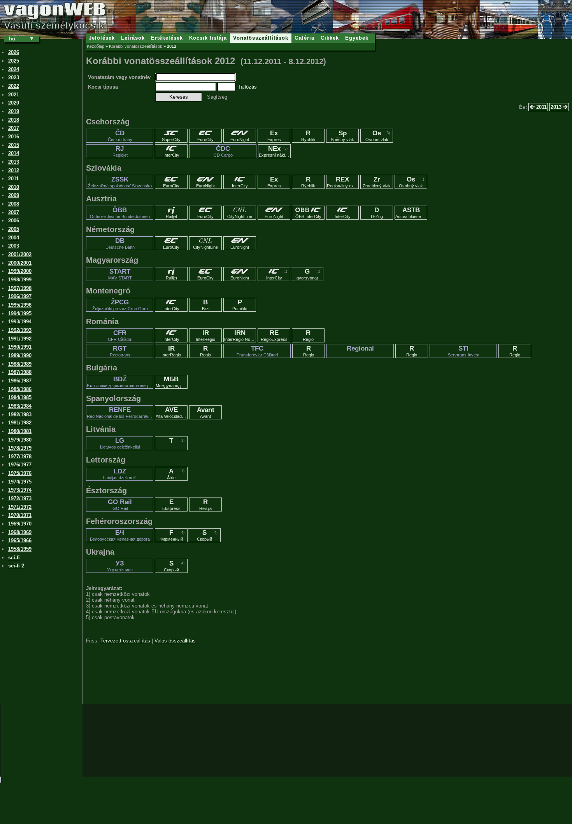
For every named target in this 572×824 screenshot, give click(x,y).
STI (463, 351)
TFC (257, 351)
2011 (541, 107)
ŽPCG (120, 305)
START (120, 274)
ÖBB (120, 212)
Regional (360, 348)
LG (120, 443)
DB (120, 243)
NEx (275, 151)
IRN (240, 335)
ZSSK (120, 182)
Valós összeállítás (175, 641)
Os (376, 135)
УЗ (120, 566)
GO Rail (120, 504)
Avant (205, 412)
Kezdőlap (95, 46)
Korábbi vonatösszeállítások (135, 46)
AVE (172, 412)
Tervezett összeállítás (125, 641)
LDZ (120, 474)
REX (343, 182)
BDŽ (120, 381)
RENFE (120, 412)
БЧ (120, 535)
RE (274, 335)
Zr (377, 182)
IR (205, 335)
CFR (120, 335)
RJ (120, 151)
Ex (274, 135)
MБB (172, 381)
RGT (120, 351)
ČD (120, 135)
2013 (557, 107)
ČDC (223, 151)
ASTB (411, 212)
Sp (342, 135)
